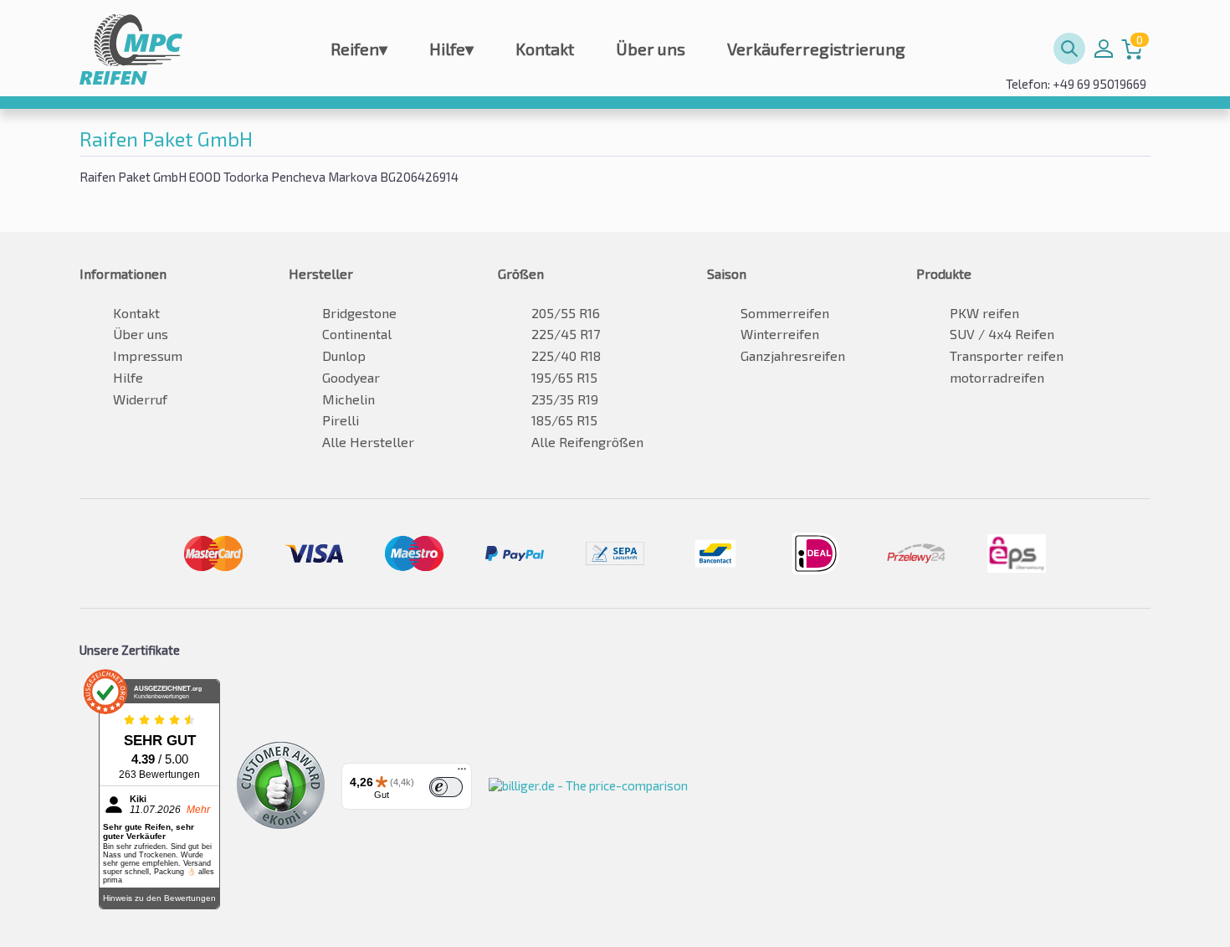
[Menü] (462, 773)
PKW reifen (984, 313)
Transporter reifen (1006, 355)
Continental (357, 334)
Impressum (147, 355)
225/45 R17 (565, 334)
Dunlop (344, 355)
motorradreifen (997, 377)
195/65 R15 (564, 377)
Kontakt (544, 49)
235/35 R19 (564, 399)
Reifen (359, 49)
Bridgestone (359, 313)
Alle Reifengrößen (587, 442)
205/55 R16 (565, 313)
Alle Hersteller (368, 442)
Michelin (348, 399)
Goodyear (351, 377)
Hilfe (451, 49)
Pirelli (340, 420)
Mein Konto (1103, 48)
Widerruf (140, 399)
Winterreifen (780, 334)
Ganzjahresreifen (793, 355)
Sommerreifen (785, 313)
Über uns (650, 49)
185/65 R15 (564, 420)
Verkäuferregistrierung (816, 49)
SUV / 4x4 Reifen (1002, 334)
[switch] (446, 787)
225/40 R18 (566, 355)
